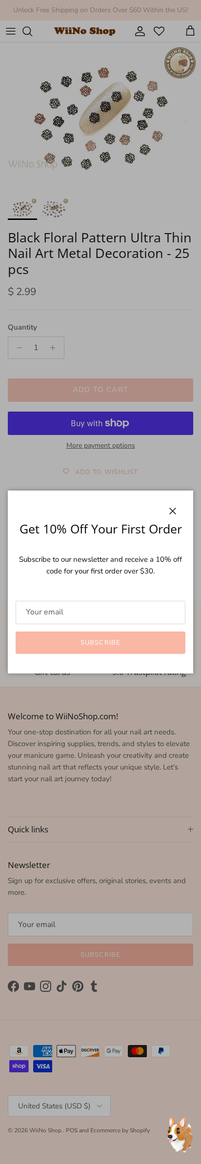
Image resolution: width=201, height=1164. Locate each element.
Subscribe (100, 642)
